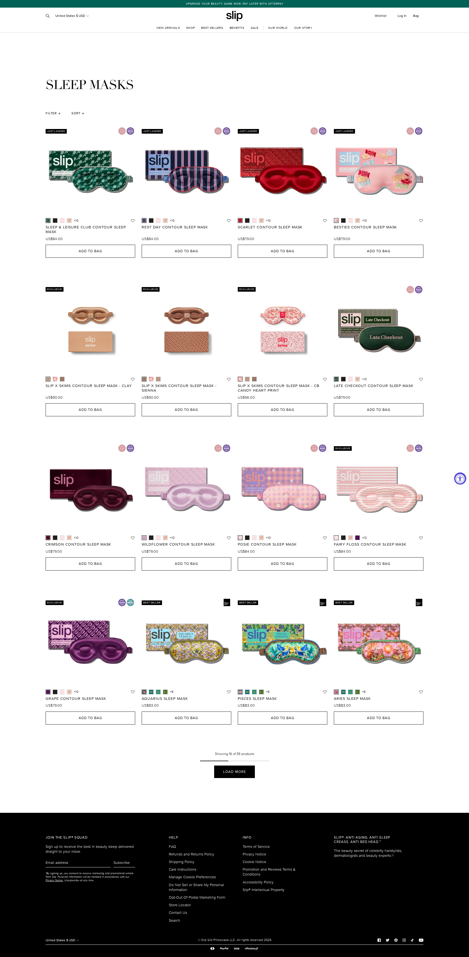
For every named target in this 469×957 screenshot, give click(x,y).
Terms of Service (256, 846)
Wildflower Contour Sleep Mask (178, 544)
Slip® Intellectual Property (263, 889)
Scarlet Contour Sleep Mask (270, 227)
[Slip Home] (234, 16)
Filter (51, 113)
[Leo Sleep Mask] (165, 692)
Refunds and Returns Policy (191, 854)
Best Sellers (212, 28)
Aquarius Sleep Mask (165, 699)
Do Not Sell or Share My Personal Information (196, 887)
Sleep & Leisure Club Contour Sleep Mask (86, 229)
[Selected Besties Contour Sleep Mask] (336, 220)
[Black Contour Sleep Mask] (55, 220)
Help (173, 838)
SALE (254, 28)
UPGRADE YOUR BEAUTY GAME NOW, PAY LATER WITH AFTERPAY (234, 3)
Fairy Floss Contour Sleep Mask (370, 544)
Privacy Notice (254, 854)
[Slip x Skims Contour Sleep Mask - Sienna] (62, 379)
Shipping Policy (181, 862)
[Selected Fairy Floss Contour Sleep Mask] (336, 537)
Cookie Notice (254, 862)
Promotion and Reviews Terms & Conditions (269, 872)
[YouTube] (421, 940)
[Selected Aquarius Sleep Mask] (144, 692)
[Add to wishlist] (132, 220)
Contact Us (178, 912)
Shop (190, 28)
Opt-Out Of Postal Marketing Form (197, 897)
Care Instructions (182, 869)
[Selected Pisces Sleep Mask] (240, 692)
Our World (278, 28)
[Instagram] (404, 940)
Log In (402, 16)
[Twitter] (387, 940)
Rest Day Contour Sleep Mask (175, 227)
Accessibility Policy (258, 882)
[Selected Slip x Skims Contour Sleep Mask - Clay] (48, 379)
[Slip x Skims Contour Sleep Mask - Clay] (158, 379)
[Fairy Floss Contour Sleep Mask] (62, 220)
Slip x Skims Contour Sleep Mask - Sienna (179, 388)
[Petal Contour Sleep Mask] (69, 220)
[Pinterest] (396, 940)
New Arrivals (168, 28)
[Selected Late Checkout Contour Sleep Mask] (336, 379)
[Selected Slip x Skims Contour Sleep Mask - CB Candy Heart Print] (240, 379)
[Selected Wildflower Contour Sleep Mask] (144, 537)
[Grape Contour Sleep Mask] (357, 537)
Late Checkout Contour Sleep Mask (373, 386)
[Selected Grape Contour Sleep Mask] (48, 692)
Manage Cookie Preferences (192, 877)
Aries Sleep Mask (352, 699)
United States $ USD (70, 16)
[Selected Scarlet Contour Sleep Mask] (240, 220)
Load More (234, 772)
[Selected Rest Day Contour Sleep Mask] (144, 220)
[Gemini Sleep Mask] (158, 692)
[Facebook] (379, 940)
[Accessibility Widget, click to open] (460, 479)
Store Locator (180, 905)
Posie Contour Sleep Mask (267, 544)
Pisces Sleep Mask (257, 699)
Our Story (303, 28)
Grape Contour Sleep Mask (76, 699)
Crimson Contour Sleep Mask (78, 544)
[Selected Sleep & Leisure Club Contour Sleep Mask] (48, 220)
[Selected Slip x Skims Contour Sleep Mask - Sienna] (144, 379)
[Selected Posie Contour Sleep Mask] (240, 537)
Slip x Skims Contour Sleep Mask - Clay (89, 386)
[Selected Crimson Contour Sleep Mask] (48, 537)
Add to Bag (90, 251)
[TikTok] (412, 940)
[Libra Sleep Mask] (151, 692)
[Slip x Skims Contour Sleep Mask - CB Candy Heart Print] (55, 379)
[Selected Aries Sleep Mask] (336, 692)
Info (247, 838)
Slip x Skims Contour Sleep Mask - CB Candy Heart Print (278, 388)
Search (174, 920)
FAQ (172, 846)
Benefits (237, 28)
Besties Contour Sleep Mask (365, 227)
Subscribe (121, 862)
